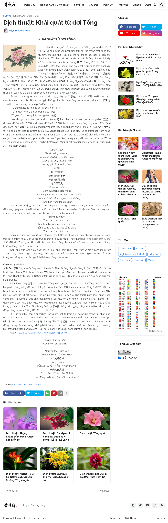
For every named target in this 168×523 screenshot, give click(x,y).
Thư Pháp (125, 260)
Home (6, 16)
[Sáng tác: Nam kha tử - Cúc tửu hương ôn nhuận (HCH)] (152, 209)
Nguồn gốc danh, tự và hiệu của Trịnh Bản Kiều (149, 84)
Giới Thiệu (130, 518)
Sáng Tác (153, 254)
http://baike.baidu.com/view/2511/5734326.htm (43, 332)
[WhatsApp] (47, 393)
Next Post (103, 490)
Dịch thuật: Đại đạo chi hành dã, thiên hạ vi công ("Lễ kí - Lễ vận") (56, 436)
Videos (151, 260)
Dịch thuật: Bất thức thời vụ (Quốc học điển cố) (56, 477)
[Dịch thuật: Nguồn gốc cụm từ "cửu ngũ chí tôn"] (126, 114)
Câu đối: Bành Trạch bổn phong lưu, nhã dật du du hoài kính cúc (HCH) (151, 191)
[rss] (162, 505)
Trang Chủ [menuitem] (29, 4)
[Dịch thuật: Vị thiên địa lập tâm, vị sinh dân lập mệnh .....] (126, 58)
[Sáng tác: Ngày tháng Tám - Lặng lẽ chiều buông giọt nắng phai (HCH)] (128, 143)
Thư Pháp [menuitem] (122, 4)
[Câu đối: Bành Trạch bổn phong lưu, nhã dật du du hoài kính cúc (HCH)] (152, 176)
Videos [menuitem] (137, 4)
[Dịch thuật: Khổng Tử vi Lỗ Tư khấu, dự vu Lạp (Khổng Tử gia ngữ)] (20, 458)
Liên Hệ (144, 518)
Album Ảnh (126, 248)
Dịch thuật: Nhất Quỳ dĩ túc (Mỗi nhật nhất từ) (93, 475)
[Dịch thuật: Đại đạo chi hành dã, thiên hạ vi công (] (57, 418)
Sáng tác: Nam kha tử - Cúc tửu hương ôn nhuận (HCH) (152, 223)
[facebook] (133, 505)
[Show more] (66, 393)
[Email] (60, 393)
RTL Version (158, 518)
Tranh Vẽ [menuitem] (108, 4)
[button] (154, 5)
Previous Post (12, 490)
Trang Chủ (115, 518)
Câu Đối (140, 248)
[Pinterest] (54, 393)
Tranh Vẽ (139, 260)
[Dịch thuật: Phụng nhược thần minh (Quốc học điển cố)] (20, 418)
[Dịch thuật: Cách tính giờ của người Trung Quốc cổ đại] (126, 72)
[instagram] (155, 505)
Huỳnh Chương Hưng (35, 518)
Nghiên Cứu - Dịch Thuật (25, 16)
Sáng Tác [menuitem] (79, 4)
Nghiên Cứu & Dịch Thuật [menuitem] (54, 4)
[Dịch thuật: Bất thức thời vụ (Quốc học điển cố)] (57, 458)
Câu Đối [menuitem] (93, 4)
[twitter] (140, 505)
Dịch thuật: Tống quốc (93, 433)
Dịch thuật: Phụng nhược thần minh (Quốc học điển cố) (19, 436)
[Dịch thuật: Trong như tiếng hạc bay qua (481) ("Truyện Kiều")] (126, 100)
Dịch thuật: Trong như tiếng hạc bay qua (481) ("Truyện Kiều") (148, 99)
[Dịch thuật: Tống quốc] (93, 418)
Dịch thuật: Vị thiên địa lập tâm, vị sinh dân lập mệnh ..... (148, 57)
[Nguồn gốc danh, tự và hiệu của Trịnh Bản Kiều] (126, 86)
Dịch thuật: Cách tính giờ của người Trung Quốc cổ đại (147, 71)
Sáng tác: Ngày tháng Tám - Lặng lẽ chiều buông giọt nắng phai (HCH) (127, 159)
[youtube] (147, 505)
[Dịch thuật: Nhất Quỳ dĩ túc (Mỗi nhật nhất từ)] (93, 458)
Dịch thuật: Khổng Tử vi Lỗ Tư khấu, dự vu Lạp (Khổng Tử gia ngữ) (20, 477)
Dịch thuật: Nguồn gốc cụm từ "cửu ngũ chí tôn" (148, 113)
